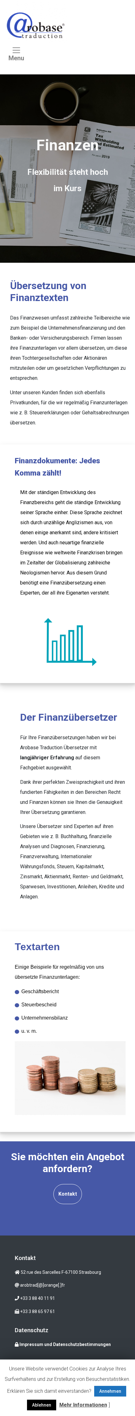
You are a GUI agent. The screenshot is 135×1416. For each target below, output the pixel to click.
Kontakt (67, 1194)
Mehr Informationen (83, 1405)
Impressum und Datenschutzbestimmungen (65, 1344)
